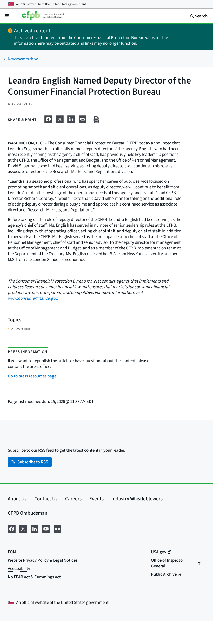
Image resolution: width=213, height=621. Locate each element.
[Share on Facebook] (48, 118)
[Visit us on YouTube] (46, 528)
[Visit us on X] (23, 528)
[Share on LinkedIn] (71, 118)
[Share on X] (60, 118)
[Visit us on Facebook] (12, 528)
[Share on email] (82, 118)
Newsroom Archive (23, 59)
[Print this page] (96, 119)
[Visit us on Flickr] (57, 528)
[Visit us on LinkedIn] (34, 528)
